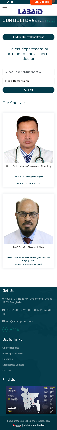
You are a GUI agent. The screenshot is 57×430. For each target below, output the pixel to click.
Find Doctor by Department (28, 37)
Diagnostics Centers (13, 364)
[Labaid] (28, 7)
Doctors (6, 370)
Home (40, 21)
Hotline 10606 (41, 2)
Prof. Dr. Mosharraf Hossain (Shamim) (28, 166)
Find (30, 89)
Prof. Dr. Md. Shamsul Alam (28, 247)
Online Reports (10, 347)
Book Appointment (12, 353)
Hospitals (7, 359)
